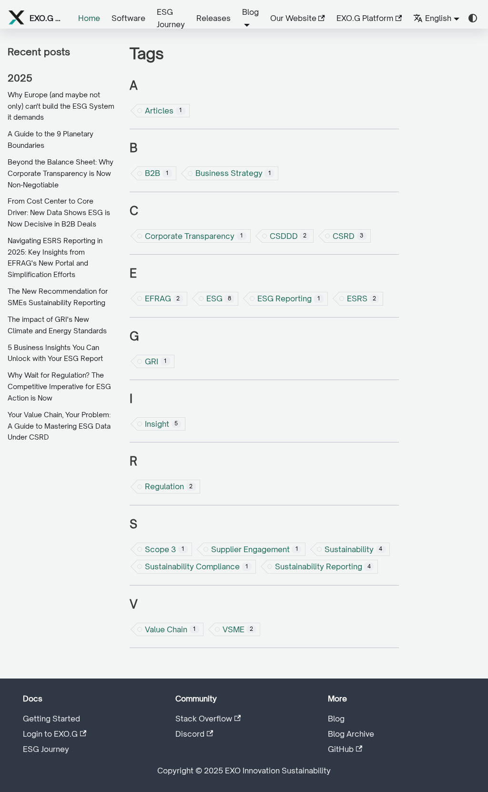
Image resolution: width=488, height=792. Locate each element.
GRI (156, 361)
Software (128, 18)
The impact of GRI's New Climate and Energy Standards (57, 325)
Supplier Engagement (254, 549)
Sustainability (353, 549)
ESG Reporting (288, 298)
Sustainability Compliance (196, 566)
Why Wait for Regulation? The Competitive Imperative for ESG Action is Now (59, 386)
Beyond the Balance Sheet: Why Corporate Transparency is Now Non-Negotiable (60, 173)
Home (89, 18)
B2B (157, 173)
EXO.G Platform (364, 18)
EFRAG (162, 298)
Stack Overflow (203, 718)
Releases (213, 18)
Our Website (293, 18)
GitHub (341, 749)
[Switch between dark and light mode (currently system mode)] (472, 18)
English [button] (438, 18)
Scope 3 (164, 549)
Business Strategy (233, 173)
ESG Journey (171, 18)
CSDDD (288, 236)
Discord (189, 734)
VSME (238, 629)
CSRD (348, 236)
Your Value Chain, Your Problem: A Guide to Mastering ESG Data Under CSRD (59, 426)
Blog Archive (351, 734)
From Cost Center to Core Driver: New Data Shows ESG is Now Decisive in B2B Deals (59, 212)
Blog (336, 718)
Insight (161, 424)
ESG (218, 298)
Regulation (169, 486)
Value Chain (170, 629)
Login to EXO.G (50, 734)
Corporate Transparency (194, 236)
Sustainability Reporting (323, 566)
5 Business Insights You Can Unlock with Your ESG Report (55, 353)
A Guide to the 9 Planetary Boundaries (50, 139)
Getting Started (51, 718)
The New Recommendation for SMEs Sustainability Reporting (58, 297)
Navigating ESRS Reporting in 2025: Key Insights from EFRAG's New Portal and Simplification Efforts (55, 257)
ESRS (361, 298)
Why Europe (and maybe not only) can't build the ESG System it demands (61, 106)
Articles (163, 110)
